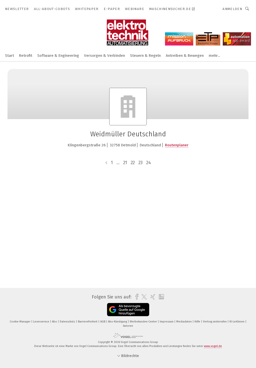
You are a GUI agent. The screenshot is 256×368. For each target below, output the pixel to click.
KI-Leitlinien (237, 321)
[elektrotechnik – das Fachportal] (9, 55)
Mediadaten (184, 321)
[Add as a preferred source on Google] (128, 309)
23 (140, 162)
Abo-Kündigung (118, 321)
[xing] (152, 297)
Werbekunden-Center (144, 321)
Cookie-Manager (20, 321)
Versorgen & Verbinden (104, 55)
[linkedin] (160, 297)
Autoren (128, 325)
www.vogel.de (213, 346)
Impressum (167, 321)
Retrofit (25, 55)
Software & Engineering (58, 55)
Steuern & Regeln (145, 55)
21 (125, 162)
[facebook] (135, 297)
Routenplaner (176, 145)
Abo (55, 321)
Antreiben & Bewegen (185, 55)
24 (148, 162)
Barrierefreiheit (88, 321)
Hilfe (197, 321)
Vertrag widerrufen (215, 321)
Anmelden (232, 9)
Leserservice (41, 321)
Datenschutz (68, 321)
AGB (103, 321)
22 (133, 162)
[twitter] (143, 296)
